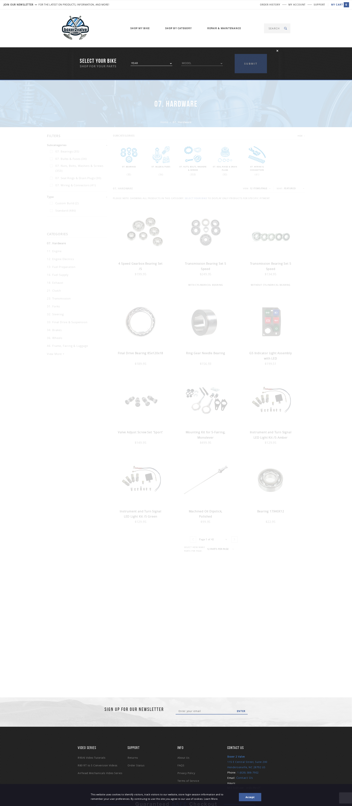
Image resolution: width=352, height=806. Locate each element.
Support (319, 4)
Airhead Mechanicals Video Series (100, 773)
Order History (270, 4)
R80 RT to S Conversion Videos (98, 765)
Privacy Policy (186, 773)
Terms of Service (188, 781)
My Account (296, 4)
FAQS (180, 765)
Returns (133, 757)
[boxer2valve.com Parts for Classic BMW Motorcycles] (75, 28)
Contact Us (244, 778)
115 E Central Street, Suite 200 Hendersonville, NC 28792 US (247, 762)
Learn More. (211, 798)
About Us (183, 757)
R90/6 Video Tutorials (92, 757)
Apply (250, 57)
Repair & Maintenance (224, 28)
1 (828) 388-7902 (248, 772)
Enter (241, 711)
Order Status (136, 765)
